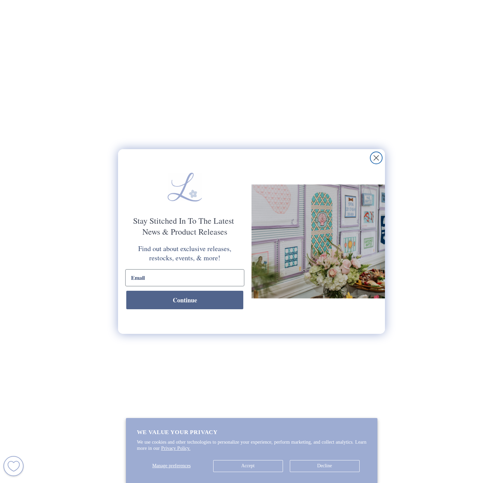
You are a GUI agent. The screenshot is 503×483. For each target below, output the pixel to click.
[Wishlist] (13, 466)
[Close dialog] (376, 158)
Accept (248, 465)
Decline (324, 465)
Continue (185, 300)
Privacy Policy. (176, 448)
